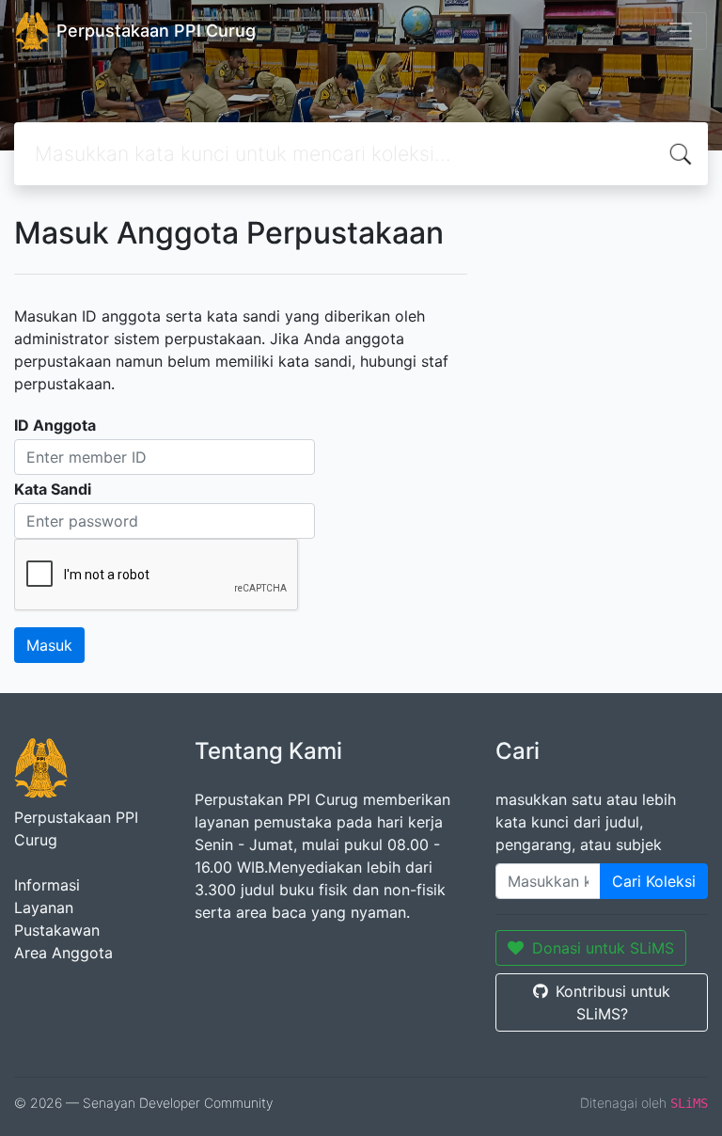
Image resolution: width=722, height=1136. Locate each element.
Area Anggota (63, 952)
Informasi (47, 885)
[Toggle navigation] (680, 31)
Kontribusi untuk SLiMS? (613, 1002)
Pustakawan (57, 930)
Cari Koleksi (654, 881)
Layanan (43, 907)
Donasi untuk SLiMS (603, 948)
